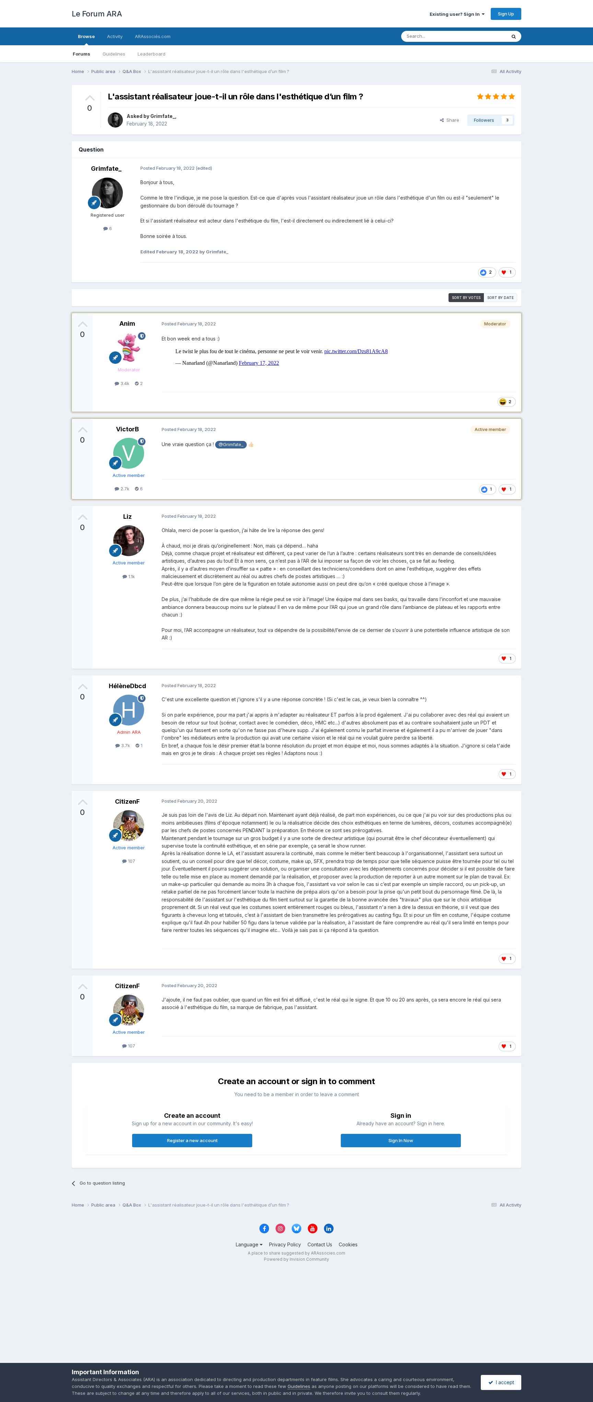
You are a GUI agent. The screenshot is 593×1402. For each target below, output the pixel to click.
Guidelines (114, 54)
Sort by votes (466, 298)
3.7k (125, 745)
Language (248, 1244)
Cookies (348, 1244)
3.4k (124, 383)
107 (131, 861)
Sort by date (500, 298)
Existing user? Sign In (456, 14)
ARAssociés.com (153, 36)
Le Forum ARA (97, 13)
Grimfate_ (162, 116)
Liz (127, 516)
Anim (127, 323)
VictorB (127, 429)
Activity (115, 36)
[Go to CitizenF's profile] (128, 825)
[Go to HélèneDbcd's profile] (128, 710)
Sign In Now (400, 1140)
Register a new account (192, 1140)
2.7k (124, 488)
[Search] (513, 36)
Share (451, 120)
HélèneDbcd (127, 686)
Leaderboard (151, 54)
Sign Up (506, 13)
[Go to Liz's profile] (128, 540)
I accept (503, 1382)
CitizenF (127, 801)
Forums (81, 54)
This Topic (486, 36)
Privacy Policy (285, 1244)
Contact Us (319, 1244)
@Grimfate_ (231, 444)
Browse (86, 36)
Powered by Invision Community (296, 1259)
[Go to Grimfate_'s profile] (115, 120)
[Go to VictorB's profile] (128, 453)
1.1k (131, 576)
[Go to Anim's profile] (128, 347)
